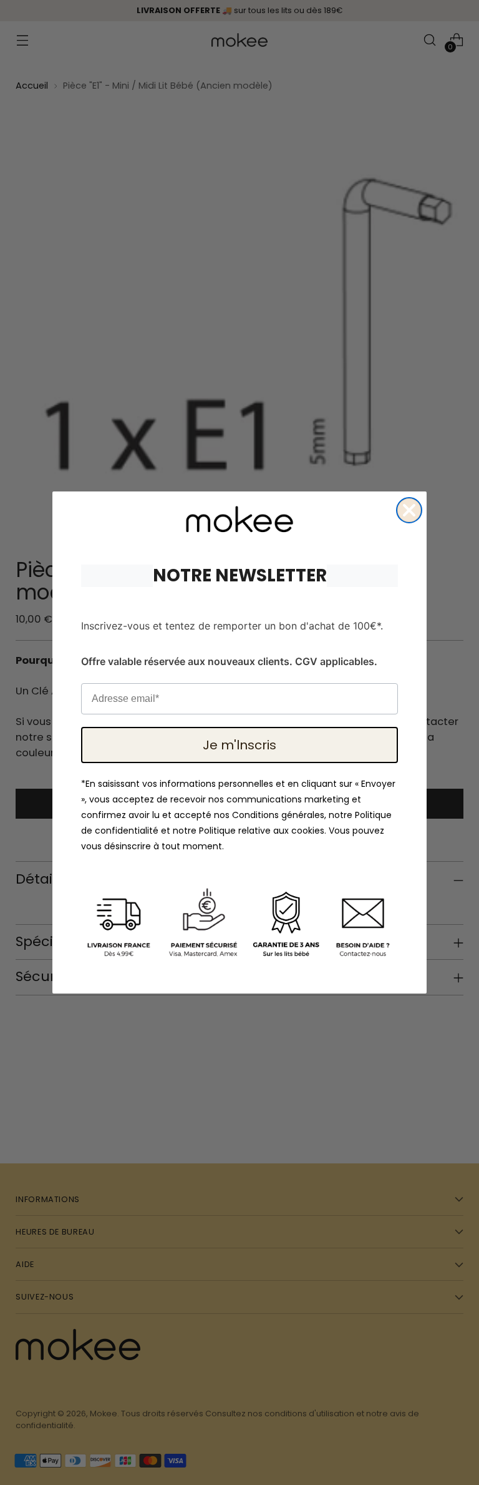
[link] (239, 519)
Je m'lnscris (239, 745)
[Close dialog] (409, 510)
